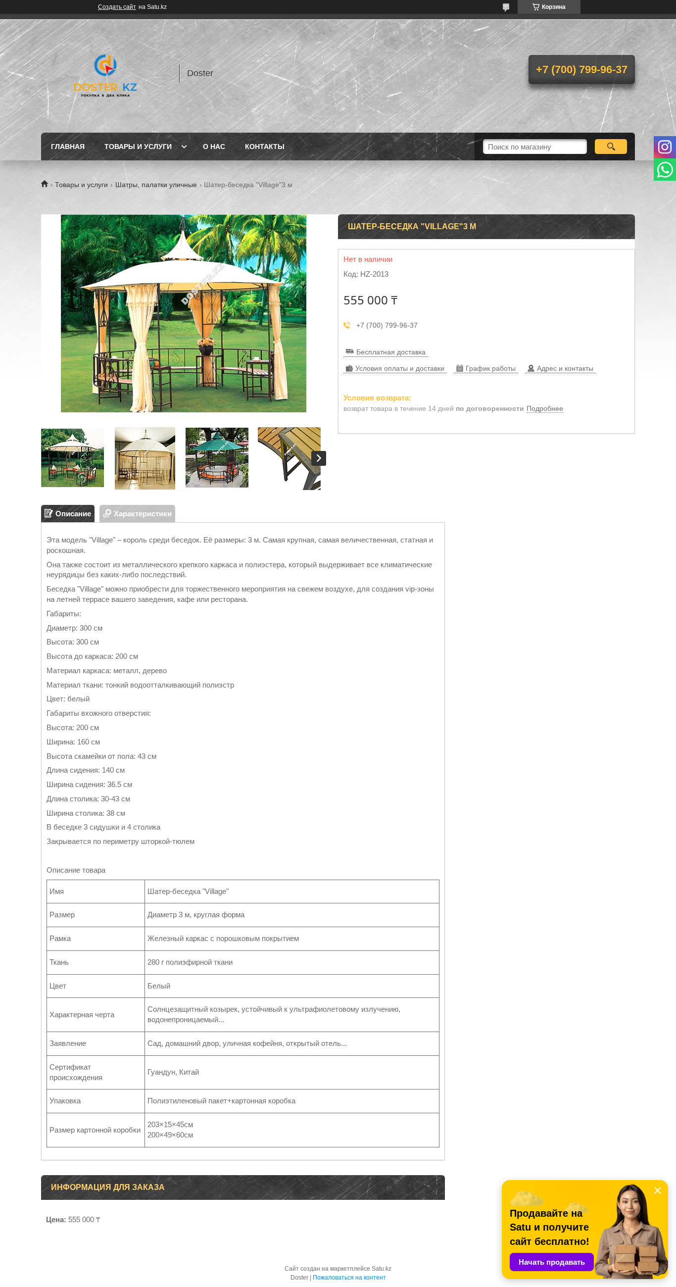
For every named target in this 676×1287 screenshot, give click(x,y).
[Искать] (611, 146)
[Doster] (105, 73)
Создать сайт (117, 6)
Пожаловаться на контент (349, 1277)
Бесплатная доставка (391, 352)
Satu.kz (381, 1268)
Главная (68, 146)
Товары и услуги (138, 146)
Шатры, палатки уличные (156, 185)
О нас (214, 146)
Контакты (265, 146)
